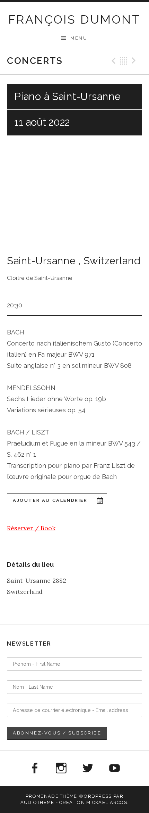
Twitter (88, 768)
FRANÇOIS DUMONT (74, 19)
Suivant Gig (134, 60)
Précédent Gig (112, 60)
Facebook (34, 768)
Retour (123, 60)
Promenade (42, 796)
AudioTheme (37, 802)
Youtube (114, 768)
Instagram (61, 768)
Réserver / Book (31, 528)
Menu (78, 38)
